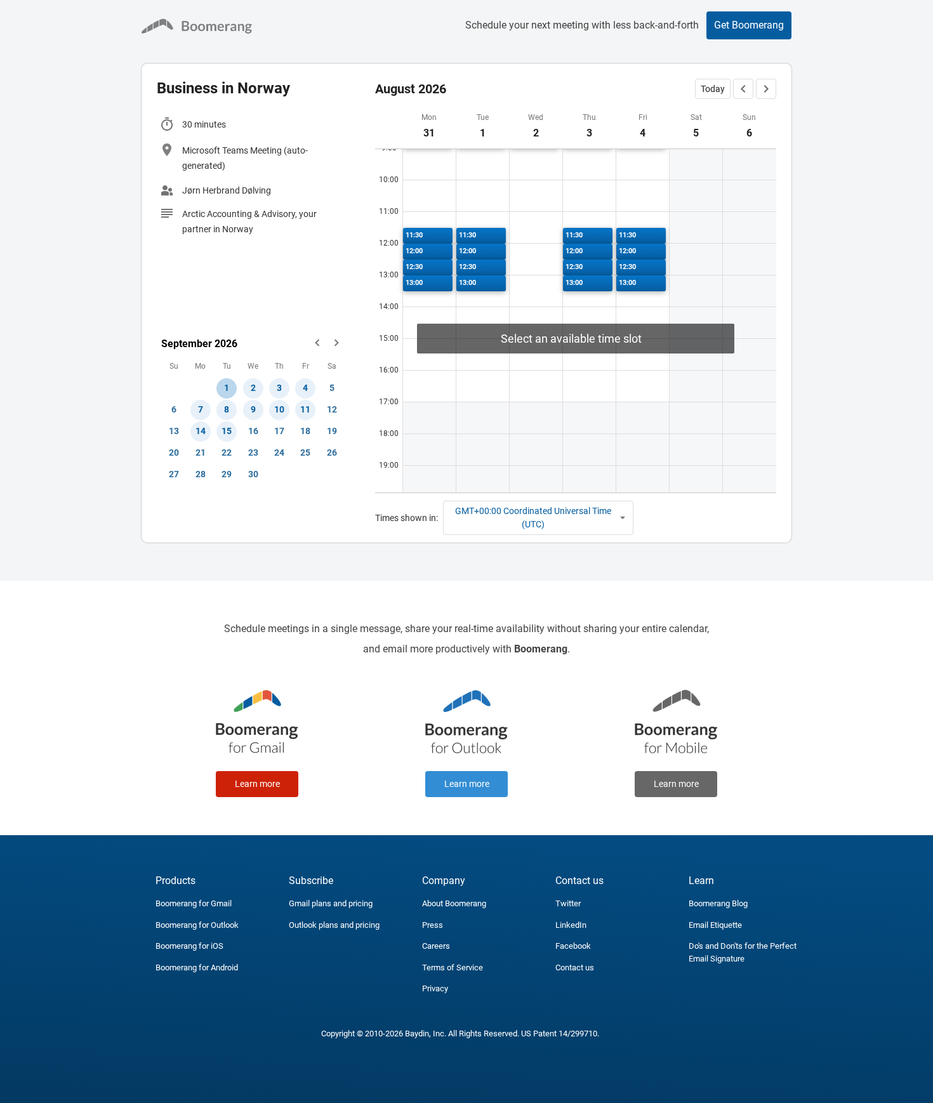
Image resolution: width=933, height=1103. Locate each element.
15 (227, 431)
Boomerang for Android (197, 967)
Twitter (568, 903)
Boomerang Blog (718, 903)
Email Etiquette (715, 925)
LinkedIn (570, 925)
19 (332, 431)
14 (200, 431)
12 (332, 409)
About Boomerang (454, 903)
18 (305, 431)
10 (279, 409)
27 (174, 474)
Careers (436, 946)
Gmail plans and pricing (331, 903)
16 (253, 431)
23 (253, 452)
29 (227, 474)
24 (279, 452)
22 (227, 452)
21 (200, 452)
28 (200, 474)
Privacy (435, 988)
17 (279, 431)
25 (305, 452)
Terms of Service (452, 967)
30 (253, 474)
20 (174, 452)
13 (174, 431)
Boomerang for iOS (189, 946)
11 (305, 409)
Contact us (574, 967)
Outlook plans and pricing (334, 925)
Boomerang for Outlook (197, 925)
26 (332, 452)
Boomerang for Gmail (194, 903)
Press (432, 925)
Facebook (573, 946)
